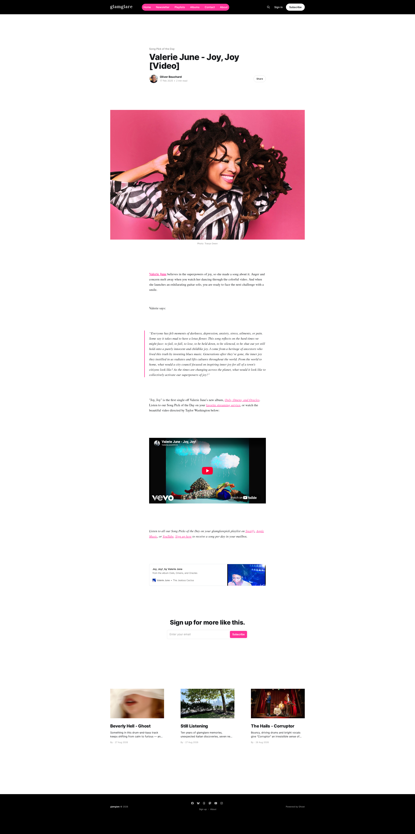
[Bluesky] (198, 803)
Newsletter (162, 7)
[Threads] (204, 803)
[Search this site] (268, 7)
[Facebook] (192, 803)
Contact (210, 7)
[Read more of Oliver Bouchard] (153, 78)
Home (147, 7)
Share (259, 78)
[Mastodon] (210, 803)
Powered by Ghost (295, 806)
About (224, 7)
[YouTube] (215, 803)
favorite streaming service (223, 405)
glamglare (121, 6)
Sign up (203, 809)
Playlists (180, 7)
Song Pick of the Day (162, 48)
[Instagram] (221, 803)
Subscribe (295, 7)
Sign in (278, 7)
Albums (195, 7)
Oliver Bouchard (171, 76)
